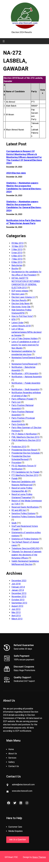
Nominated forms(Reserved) (24, 364)
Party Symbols (18, 424)
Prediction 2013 (18, 446)
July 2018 (16, 584)
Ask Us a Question (17, 839)
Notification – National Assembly (26, 376)
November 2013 (18, 596)
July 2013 (16, 609)
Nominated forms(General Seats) (26, 357)
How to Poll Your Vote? (22, 316)
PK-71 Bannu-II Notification (24, 434)
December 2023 (18, 580)
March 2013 (16, 619)
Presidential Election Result (24, 450)
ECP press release (19, 291)
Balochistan (16, 265)
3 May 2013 (16, 249)
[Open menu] (3, 41)
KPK (13, 319)
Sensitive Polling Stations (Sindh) (26, 516)
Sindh (13, 523)
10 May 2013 (17, 246)
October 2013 (17, 599)
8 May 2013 (16, 262)
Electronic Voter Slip (21, 306)
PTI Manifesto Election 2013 (24, 475)
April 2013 (16, 615)
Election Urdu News (20, 303)
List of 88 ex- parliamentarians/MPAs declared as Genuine (26, 332)
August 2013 (17, 606)
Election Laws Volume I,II (23, 297)
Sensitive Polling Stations (23, 513)
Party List (16, 402)
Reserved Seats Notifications (25, 507)
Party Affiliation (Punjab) (22, 399)
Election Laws (17, 294)
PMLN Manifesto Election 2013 (26, 440)
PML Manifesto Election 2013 (25, 437)
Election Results (19, 300)
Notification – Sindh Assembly (25, 389)
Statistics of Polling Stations (24, 539)
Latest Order (17, 322)
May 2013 (16, 612)
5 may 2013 (16, 252)
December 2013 (18, 593)
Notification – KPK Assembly (24, 373)
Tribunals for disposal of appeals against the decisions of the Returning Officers (26, 554)
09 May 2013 (17, 243)
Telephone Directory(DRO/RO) (25, 548)
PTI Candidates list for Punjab (25, 472)
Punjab (14, 478)
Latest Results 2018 (21, 326)
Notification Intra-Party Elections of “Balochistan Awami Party (23, 222)
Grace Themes (39, 857)
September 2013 (19, 603)
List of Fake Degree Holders (24, 338)
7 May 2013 (16, 259)
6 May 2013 (16, 256)
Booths (14, 268)
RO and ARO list (18, 510)
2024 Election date (16, 173)
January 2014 (17, 590)
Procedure (16, 462)
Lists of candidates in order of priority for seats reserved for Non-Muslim (25, 344)
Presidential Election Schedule (25, 453)
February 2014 (18, 587)
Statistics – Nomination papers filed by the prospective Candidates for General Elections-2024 (24, 187)
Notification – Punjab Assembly (25, 383)
